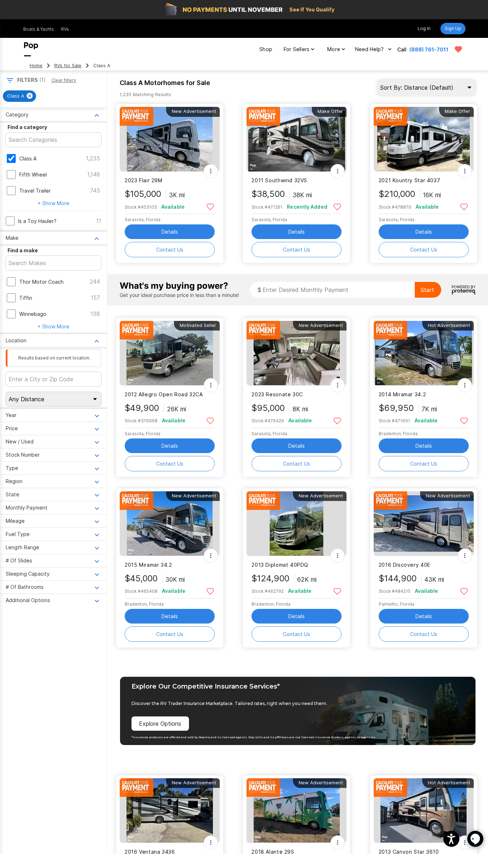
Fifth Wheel (33, 175)
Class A (27, 158)
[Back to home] (31, 49)
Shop (265, 49)
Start (427, 289)
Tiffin (25, 298)
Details (169, 232)
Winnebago (32, 314)
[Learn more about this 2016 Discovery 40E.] (424, 523)
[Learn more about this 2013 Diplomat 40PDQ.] (297, 523)
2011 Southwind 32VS (279, 180)
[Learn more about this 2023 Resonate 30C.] (297, 353)
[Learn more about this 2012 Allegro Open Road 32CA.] (170, 353)
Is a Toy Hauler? (37, 221)
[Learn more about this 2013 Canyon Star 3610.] (424, 810)
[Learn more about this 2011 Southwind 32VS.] (297, 139)
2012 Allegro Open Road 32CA (164, 394)
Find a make (23, 250)
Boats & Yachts (38, 29)
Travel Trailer (35, 191)
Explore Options (160, 723)
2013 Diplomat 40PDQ (280, 565)
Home (36, 65)
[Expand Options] (211, 171)
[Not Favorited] (210, 206)
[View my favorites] (458, 49)
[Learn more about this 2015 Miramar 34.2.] (170, 523)
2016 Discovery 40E (404, 565)
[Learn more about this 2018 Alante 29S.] (297, 810)
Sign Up (453, 28)
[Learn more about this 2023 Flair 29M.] (170, 139)
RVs (65, 29)
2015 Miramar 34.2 (148, 565)
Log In (424, 28)
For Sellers (296, 49)
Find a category (27, 127)
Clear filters (63, 80)
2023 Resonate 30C (277, 394)
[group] (19, 96)
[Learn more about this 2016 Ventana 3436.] (170, 810)
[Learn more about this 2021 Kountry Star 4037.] (424, 139)
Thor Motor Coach (41, 282)
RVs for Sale (67, 65)
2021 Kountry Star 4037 (409, 180)
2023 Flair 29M (144, 180)
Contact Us (169, 250)
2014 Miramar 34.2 (402, 394)
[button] (451, 839)
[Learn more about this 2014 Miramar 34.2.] (424, 353)
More (333, 49)
